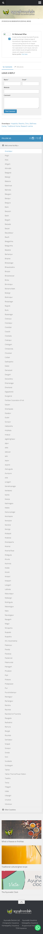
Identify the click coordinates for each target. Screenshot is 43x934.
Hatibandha (9, 426)
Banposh (8, 211)
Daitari (7, 366)
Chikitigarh (8, 345)
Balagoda (8, 173)
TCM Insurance (21, 928)
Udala (7, 791)
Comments (8, 67)
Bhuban (7, 271)
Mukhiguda (9, 602)
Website (6, 87)
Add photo (20, 67)
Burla (6, 310)
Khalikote (8, 538)
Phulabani (8, 671)
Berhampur (9, 254)
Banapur (8, 198)
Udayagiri (8, 796)
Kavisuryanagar (10, 512)
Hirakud (7, 435)
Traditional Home (13, 126)
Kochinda (8, 564)
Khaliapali (8, 534)
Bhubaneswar (9, 276)
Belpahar (8, 250)
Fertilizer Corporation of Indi (14, 400)
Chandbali (8, 327)
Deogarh (8, 375)
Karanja (7, 499)
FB (37, 138)
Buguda (7, 306)
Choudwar (8, 353)
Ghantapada (9, 409)
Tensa (7, 783)
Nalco (7, 611)
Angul (7, 156)
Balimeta (8, 190)
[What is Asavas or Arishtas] (21, 829)
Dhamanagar (9, 383)
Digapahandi (9, 392)
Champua (8, 319)
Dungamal (8, 396)
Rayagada (8, 718)
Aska (6, 160)
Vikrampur (8, 804)
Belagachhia (9, 241)
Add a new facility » (12, 145)
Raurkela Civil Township (13, 714)
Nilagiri (7, 624)
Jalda (6, 448)
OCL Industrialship (11, 641)
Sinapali (7, 744)
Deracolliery (9, 379)
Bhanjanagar (9, 263)
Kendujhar (8, 521)
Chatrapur (8, 340)
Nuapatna (8, 637)
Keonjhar (8, 525)
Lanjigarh (8, 585)
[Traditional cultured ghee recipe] (21, 854)
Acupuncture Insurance (30, 926)
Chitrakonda (9, 349)
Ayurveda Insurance (29, 920)
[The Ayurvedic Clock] (21, 880)
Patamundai (9, 662)
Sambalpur (8, 740)
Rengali (7, 731)
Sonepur (8, 748)
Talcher (7, 770)
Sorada (7, 753)
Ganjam (7, 405)
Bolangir (7, 293)
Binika (7, 280)
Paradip (7, 649)
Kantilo (7, 495)
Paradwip (8, 654)
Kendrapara (9, 516)
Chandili (7, 332)
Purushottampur (10, 692)
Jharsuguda (9, 469)
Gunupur (8, 422)
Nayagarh (8, 619)
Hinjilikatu (8, 430)
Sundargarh (9, 765)
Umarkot (8, 800)
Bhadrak (7, 259)
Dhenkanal (8, 387)
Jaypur (7, 460)
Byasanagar (9, 314)
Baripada (8, 224)
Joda (6, 478)
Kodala (7, 568)
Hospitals (14, 123)
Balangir (7, 177)
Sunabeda (8, 761)
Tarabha (7, 778)
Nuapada (8, 632)
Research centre (27, 126)
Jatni (6, 456)
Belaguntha (9, 246)
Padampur (8, 645)
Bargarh (7, 220)
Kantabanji (8, 491)
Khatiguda (8, 555)
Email (24, 80)
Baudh (7, 237)
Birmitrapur (9, 284)
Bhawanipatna (10, 267)
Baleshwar (8, 186)
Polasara (8, 680)
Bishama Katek (10, 289)
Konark (7, 572)
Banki (7, 207)
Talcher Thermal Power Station (15, 774)
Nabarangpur (9, 607)
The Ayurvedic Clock (10, 892)
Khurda (7, 559)
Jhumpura (8, 473)
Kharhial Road (9, 551)
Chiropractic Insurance (11, 923)
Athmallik (8, 168)
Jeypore (7, 465)
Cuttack (7, 357)
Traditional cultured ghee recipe (14, 867)
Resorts (21, 123)
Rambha (8, 705)
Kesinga (7, 529)
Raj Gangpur (9, 701)
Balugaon (8, 194)
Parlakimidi (8, 658)
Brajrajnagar (9, 302)
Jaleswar (8, 452)
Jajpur (7, 443)
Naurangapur (9, 615)
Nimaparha (8, 628)
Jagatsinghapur (10, 439)
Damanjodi (8, 370)
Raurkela (8, 710)
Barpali (7, 229)
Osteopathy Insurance (30, 923)
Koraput (7, 576)
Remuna (8, 727)
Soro (6, 757)
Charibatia (8, 336)
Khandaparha (9, 542)
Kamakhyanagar (10, 486)
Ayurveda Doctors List (12, 920)
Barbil (7, 216)
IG (30, 138)
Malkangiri (8, 598)
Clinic (27, 123)
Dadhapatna (9, 362)
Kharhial (7, 546)
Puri (6, 688)
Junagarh (8, 482)
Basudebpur (9, 233)
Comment (7, 95)
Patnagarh (8, 667)
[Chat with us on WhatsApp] (38, 928)
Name (6, 80)
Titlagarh (8, 787)
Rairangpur (8, 697)
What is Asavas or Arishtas (13, 841)
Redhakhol (8, 723)
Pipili (6, 675)
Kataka (7, 508)
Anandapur (8, 151)
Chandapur (8, 323)
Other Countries (10, 810)
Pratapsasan (9, 684)
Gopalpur (8, 413)
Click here (24, 54)
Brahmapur (9, 297)
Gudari (7, 418)
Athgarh (7, 164)
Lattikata (8, 589)
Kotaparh (8, 581)
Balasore (8, 181)
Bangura (8, 203)
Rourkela (8, 735)
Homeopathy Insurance (10, 926)
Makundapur (9, 594)
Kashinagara (9, 503)
